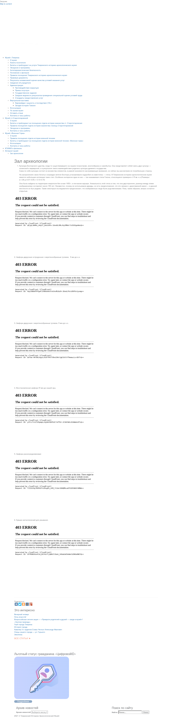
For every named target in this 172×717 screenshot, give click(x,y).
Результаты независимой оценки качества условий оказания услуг (37, 80)
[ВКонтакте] (16, 604)
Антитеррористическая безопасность (25, 70)
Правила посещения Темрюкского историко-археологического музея (38, 75)
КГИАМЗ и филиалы (13, 148)
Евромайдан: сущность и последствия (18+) (33, 103)
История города (20, 627)
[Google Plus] (30, 604)
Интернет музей (11, 150)
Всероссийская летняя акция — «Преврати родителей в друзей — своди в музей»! (48, 619)
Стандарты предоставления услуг (29, 98)
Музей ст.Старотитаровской (16, 118)
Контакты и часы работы (20, 115)
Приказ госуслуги (22, 90)
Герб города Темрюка (23, 624)
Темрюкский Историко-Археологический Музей (70, 28)
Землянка (18, 634)
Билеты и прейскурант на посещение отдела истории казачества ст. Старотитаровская (46, 123)
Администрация (16, 85)
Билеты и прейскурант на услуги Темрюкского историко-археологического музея (43, 65)
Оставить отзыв (16, 113)
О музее (13, 60)
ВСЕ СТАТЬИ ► (22, 638)
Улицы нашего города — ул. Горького (29, 632)
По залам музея (16, 110)
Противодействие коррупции (27, 87)
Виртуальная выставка (19, 100)
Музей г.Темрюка (12, 57)
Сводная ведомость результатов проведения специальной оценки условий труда (48, 95)
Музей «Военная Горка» (15, 133)
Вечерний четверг (21, 614)
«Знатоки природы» (22, 622)
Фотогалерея (15, 108)
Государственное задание (26, 92)
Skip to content (6, 4)
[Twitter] (19, 604)
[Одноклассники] (23, 604)
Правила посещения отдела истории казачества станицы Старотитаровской (41, 125)
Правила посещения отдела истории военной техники (32, 138)
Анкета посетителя (18, 62)
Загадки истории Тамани (25, 105)
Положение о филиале (19, 72)
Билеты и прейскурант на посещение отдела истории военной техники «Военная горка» (46, 140)
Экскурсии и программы (20, 67)
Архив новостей (23, 712)
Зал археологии (16, 153)
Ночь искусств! (20, 617)
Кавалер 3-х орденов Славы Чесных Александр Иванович (38, 629)
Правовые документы (19, 77)
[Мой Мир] (27, 604)
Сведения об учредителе (20, 82)
